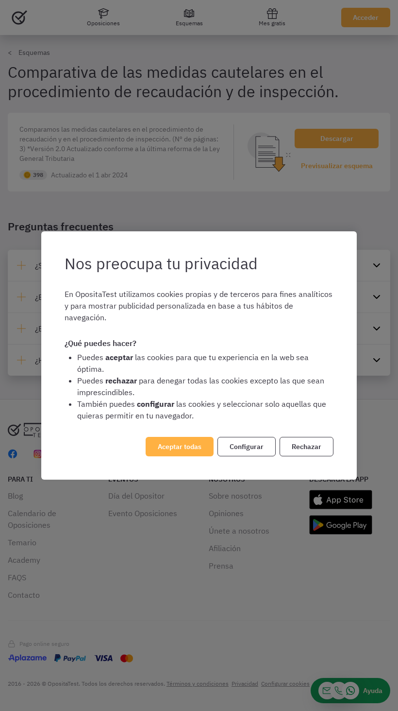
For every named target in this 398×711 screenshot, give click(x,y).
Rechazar (306, 446)
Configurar (247, 446)
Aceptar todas (179, 446)
